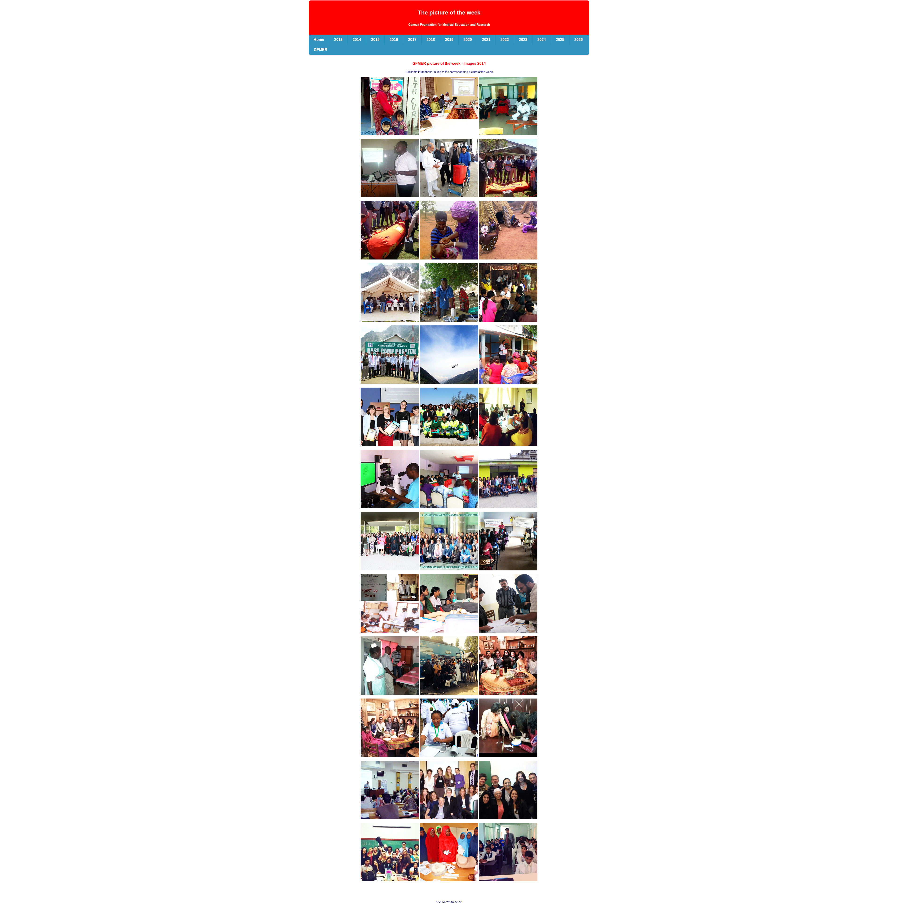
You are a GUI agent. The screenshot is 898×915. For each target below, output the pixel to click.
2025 (560, 40)
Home (319, 40)
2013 (338, 40)
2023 (523, 40)
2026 (578, 40)
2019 (449, 40)
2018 (431, 40)
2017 (412, 40)
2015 (375, 40)
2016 (394, 40)
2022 (504, 40)
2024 (541, 40)
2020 (467, 40)
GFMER (320, 50)
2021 (486, 40)
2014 (357, 40)
